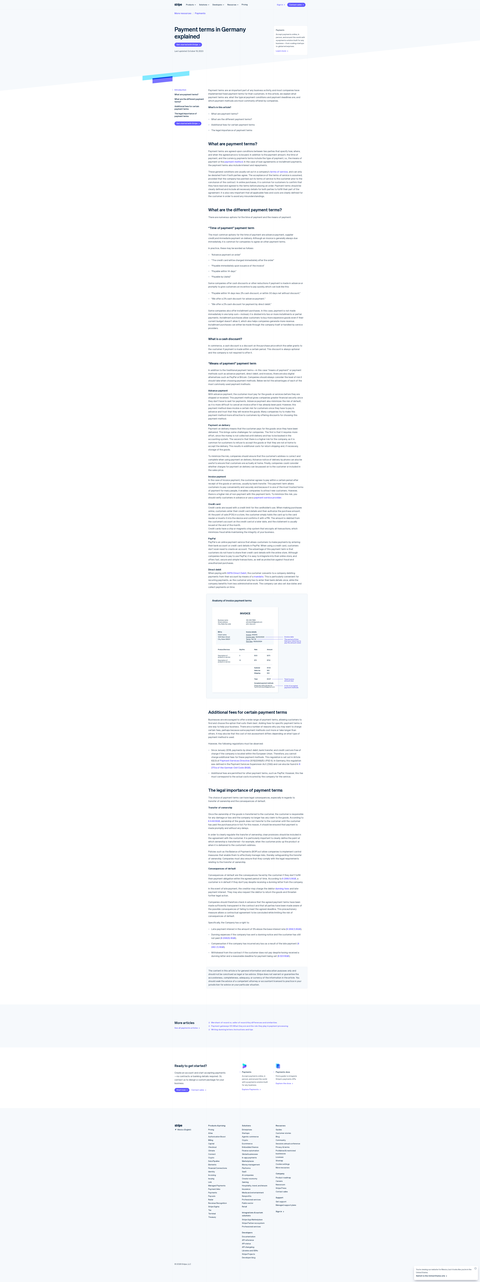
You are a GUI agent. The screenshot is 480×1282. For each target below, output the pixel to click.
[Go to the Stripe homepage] (177, 1125)
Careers (279, 1181)
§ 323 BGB (283, 956)
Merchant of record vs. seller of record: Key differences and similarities (244, 1022)
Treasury (212, 1217)
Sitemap (279, 1160)
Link (210, 1182)
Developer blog (248, 1257)
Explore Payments (250, 1089)
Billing (210, 1140)
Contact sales (295, 4)
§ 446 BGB (214, 821)
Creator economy (249, 1178)
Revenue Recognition (217, 1203)
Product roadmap (283, 1177)
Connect (212, 1154)
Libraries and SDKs (250, 1250)
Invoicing (212, 1175)
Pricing (245, 4)
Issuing (211, 1178)
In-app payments (249, 1157)
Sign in (280, 4)
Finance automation (250, 1150)
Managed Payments (217, 1185)
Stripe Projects (248, 1254)
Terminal (212, 1213)
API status (246, 1243)
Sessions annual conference (288, 1143)
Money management (251, 1164)
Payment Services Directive (235, 760)
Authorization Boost (217, 1136)
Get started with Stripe (187, 44)
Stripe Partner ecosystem (253, 1223)
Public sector (247, 1203)
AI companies (248, 1175)
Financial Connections (217, 1168)
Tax (210, 1210)
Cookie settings (283, 1164)
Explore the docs (283, 1083)
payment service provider (268, 497)
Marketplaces (248, 1161)
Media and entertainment (253, 1192)
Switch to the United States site (430, 1276)
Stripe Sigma (213, 1206)
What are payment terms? (186, 94)
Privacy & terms (283, 1147)
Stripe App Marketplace (252, 1219)
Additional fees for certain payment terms (186, 107)
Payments (200, 13)
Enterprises (247, 1129)
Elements (212, 1164)
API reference (248, 1240)
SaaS (244, 1171)
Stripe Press (281, 1188)
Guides (279, 1129)
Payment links (214, 1189)
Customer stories (283, 1133)
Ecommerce (247, 1143)
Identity (211, 1171)
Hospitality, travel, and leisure (254, 1185)
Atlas (210, 1133)
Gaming (245, 1182)
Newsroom (280, 1184)
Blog (278, 1136)
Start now (181, 1090)
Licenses (280, 1157)
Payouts (211, 1196)
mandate (258, 576)
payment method (233, 161)
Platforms (246, 1168)
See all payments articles (186, 1028)
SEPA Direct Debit (236, 573)
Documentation (249, 1236)
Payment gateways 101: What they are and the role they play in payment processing (249, 1026)
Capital (211, 1143)
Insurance (246, 1189)
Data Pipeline (214, 1161)
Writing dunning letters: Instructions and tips (232, 1029)
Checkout (212, 1147)
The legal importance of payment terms (185, 114)
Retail (244, 1206)
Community (281, 1140)
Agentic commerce (250, 1136)
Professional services (251, 1199)
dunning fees (282, 888)
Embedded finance (250, 1147)
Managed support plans (286, 1205)
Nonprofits (246, 1196)
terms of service (279, 171)
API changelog (248, 1247)
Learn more (281, 51)
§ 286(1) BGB (289, 878)
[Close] (475, 1269)
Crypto (211, 1157)
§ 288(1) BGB (294, 929)
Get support (281, 1201)
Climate (211, 1150)
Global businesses (250, 1154)
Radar (210, 1199)
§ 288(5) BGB (228, 938)
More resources (182, 13)
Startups (246, 1133)
